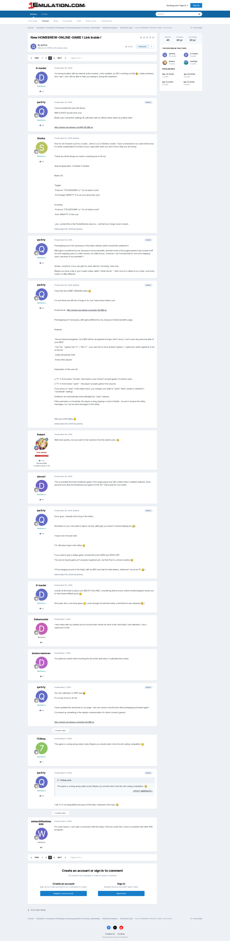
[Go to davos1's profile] (42, 486)
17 (42, 762)
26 (42, 161)
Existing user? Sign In (177, 5)
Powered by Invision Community (115, 937)
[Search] (199, 14)
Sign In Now (121, 893)
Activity (45, 14)
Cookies (121, 934)
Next (60, 58)
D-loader (41, 68)
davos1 (41, 476)
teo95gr (193, 61)
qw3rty (44, 45)
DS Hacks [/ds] (60, 48)
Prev (37, 58)
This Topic (188, 14)
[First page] (31, 58)
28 (42, 125)
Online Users (91, 21)
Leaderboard (106, 21)
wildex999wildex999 (41, 823)
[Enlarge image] (136, 73)
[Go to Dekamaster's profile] (42, 629)
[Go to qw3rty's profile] (33, 46)
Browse (33, 14)
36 (42, 500)
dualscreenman (41, 653)
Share (130, 46)
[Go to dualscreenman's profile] (42, 663)
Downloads (67, 21)
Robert (41, 434)
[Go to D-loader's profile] (42, 78)
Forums (45, 21)
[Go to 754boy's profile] (42, 748)
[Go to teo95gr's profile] (186, 62)
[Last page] (65, 58)
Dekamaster (41, 619)
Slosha (41, 138)
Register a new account (63, 893)
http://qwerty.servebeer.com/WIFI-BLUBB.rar (73, 127)
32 (42, 91)
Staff (79, 21)
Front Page (32, 21)
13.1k (42, 460)
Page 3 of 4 (76, 58)
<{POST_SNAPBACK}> (143, 791)
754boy (41, 738)
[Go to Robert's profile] (42, 444)
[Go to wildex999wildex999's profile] (42, 834)
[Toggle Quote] (58, 780)
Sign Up (196, 5)
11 (43, 676)
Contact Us (110, 934)
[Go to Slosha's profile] (42, 148)
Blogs (56, 21)
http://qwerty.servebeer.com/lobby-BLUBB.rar (87, 310)
